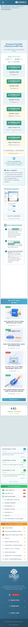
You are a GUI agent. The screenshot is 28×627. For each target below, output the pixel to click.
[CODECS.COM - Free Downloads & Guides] (14, 575)
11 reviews (16, 413)
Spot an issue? (14, 153)
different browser (18, 256)
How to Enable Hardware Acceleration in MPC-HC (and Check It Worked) (14, 390)
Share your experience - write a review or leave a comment (14, 163)
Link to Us (16, 594)
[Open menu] (3, 2)
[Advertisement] (14, 25)
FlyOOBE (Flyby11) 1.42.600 (9, 449)
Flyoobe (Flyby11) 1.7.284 (8, 470)
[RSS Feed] (9, 594)
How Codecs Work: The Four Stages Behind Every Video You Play (14, 322)
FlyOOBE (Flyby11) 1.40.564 (9, 460)
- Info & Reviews (15, 150)
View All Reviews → (14, 481)
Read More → (23, 456)
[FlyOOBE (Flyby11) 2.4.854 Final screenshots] (11, 196)
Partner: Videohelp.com (14, 624)
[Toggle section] (24, 600)
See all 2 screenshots (14, 217)
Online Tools (15, 600)
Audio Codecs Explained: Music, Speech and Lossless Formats (14, 344)
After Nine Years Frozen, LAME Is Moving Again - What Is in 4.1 (14, 367)
